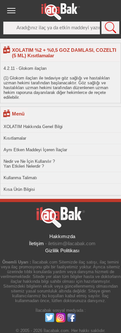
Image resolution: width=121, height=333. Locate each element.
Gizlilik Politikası (62, 250)
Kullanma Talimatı (20, 177)
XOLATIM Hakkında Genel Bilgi (33, 126)
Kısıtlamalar (15, 138)
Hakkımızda (62, 236)
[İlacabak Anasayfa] (60, 11)
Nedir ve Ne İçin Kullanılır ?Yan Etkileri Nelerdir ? (29, 164)
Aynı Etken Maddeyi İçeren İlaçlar (35, 149)
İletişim (36, 243)
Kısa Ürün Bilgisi (19, 189)
